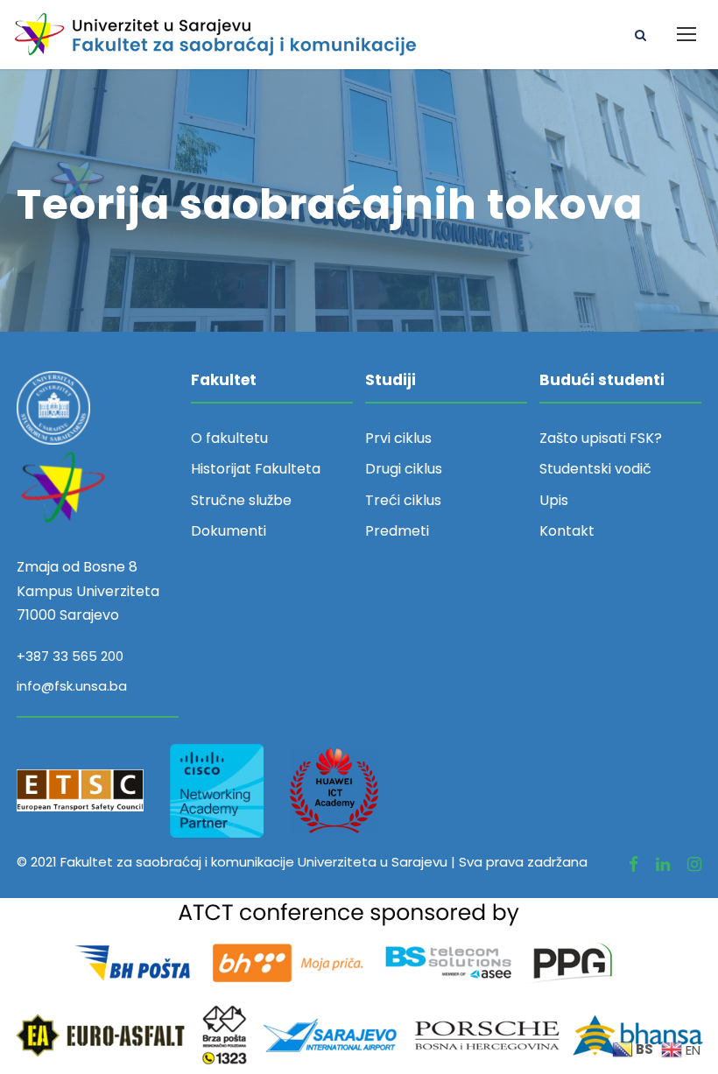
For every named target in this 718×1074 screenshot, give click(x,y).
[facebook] (633, 864)
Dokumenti (228, 531)
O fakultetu (229, 438)
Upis (553, 500)
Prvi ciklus (398, 438)
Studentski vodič (595, 469)
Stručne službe (241, 500)
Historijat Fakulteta (255, 469)
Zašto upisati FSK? (600, 438)
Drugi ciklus (403, 469)
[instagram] (694, 864)
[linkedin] (663, 864)
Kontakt (567, 531)
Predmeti (397, 531)
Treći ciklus (403, 500)
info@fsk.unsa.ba (72, 686)
